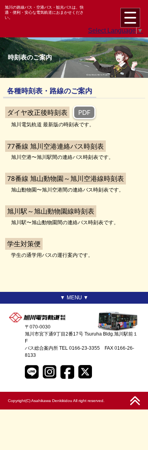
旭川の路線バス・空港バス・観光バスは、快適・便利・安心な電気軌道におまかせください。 (44, 12)
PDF (84, 112)
